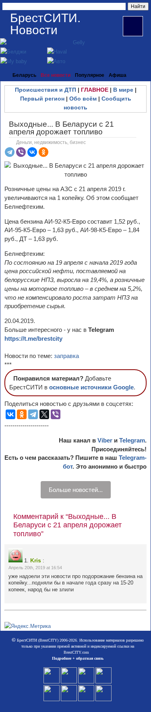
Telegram (132, 440)
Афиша (117, 75)
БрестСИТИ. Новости (45, 24)
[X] (44, 414)
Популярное (89, 75)
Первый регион (42, 98)
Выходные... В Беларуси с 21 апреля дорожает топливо (61, 128)
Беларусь (24, 75)
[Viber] (21, 152)
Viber (104, 440)
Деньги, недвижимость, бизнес (51, 142)
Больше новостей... (76, 489)
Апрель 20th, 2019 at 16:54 (35, 567)
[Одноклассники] (43, 152)
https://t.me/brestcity (33, 338)
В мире (123, 89)
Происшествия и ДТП (45, 89)
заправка (66, 355)
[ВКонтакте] (32, 152)
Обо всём (83, 98)
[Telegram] (9, 152)
